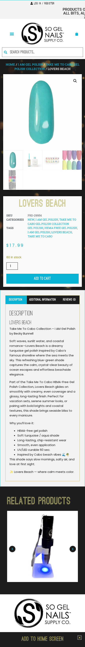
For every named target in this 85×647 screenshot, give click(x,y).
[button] (11, 33)
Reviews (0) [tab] (69, 299)
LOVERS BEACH (61, 232)
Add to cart (42, 279)
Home (10, 64)
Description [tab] (15, 299)
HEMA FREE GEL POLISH (60, 228)
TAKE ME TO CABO (40, 236)
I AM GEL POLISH (30, 64)
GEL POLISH (35, 228)
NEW (31, 219)
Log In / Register (44, 3)
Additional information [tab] (42, 299)
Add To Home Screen (42, 639)
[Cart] (76, 33)
